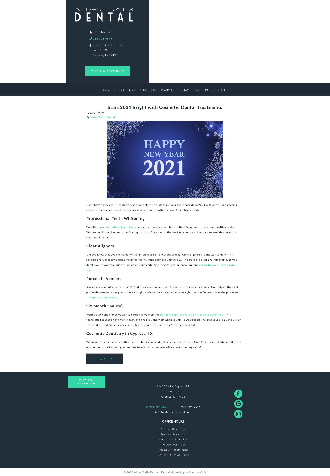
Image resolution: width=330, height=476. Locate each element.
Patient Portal (216, 90)
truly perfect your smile (101, 297)
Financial (167, 90)
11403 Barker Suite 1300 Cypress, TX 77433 (173, 391)
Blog (197, 90)
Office (120, 90)
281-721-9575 (102, 38)
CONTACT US (105, 359)
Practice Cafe (198, 472)
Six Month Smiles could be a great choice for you (191, 314)
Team (132, 90)
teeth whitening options (120, 227)
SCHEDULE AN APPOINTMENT (107, 71)
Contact (184, 90)
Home (107, 90)
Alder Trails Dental (102, 117)
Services (146, 90)
